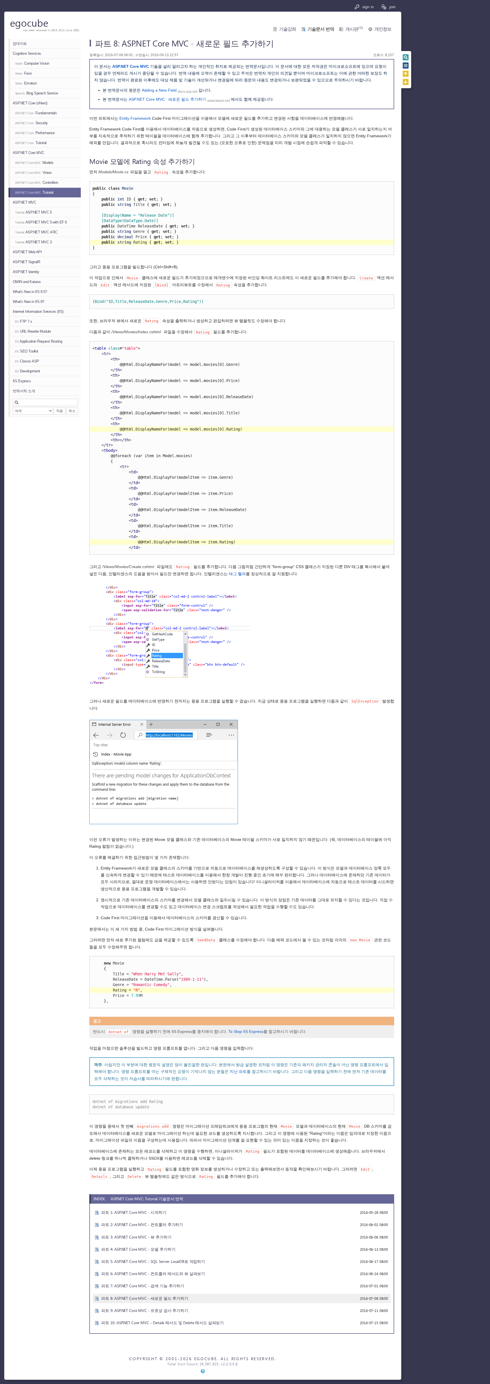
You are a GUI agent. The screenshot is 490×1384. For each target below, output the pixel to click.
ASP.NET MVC (24, 202)
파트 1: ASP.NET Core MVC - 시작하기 (133, 1212)
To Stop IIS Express (245, 1031)
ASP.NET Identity (26, 272)
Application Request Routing (38, 341)
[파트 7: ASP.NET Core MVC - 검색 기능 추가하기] (405, 73)
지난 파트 (238, 1071)
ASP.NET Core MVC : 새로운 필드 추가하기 (167, 99)
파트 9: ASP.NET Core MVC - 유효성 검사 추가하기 (144, 1310)
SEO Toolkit (26, 351)
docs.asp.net (187, 92)
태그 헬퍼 (237, 573)
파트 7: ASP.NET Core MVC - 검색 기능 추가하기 (142, 1285)
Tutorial (31, 143)
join (392, 6)
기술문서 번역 (320, 29)
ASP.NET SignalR (26, 262)
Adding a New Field (159, 90)
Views (33, 172)
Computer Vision (32, 63)
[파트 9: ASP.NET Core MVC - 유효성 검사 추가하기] (405, 82)
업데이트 (20, 43)
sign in (367, 6)
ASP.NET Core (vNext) (30, 103)
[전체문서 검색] (405, 57)
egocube (29, 22)
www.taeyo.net (218, 101)
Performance (35, 133)
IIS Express (22, 381)
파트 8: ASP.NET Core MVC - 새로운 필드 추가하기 (144, 1298)
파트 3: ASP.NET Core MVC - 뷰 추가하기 (136, 1237)
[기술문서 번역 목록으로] (405, 65)
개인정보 (382, 29)
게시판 (354, 29)
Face (23, 73)
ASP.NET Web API (27, 252)
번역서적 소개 (24, 391)
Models (34, 163)
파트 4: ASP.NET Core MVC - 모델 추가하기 (138, 1249)
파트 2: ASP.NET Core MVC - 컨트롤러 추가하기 (142, 1224)
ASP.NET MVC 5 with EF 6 (41, 222)
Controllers (36, 182)
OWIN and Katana (26, 282)
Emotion (26, 83)
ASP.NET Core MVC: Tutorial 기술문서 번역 (147, 1198)
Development (27, 371)
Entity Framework (135, 118)
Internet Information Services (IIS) (38, 311)
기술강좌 (287, 29)
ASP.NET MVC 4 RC (36, 232)
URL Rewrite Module (33, 331)
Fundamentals (36, 113)
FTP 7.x (23, 321)
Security (31, 123)
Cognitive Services (27, 53)
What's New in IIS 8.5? (30, 292)
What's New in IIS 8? (28, 301)
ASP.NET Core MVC (28, 153)
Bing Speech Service (36, 93)
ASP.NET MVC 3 (33, 242)
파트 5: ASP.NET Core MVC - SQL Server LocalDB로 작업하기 (153, 1261)
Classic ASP (27, 361)
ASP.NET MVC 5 (33, 212)
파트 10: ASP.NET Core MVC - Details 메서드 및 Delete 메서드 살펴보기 (162, 1322)
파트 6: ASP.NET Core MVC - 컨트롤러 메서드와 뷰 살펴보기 (153, 1273)
